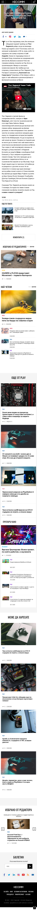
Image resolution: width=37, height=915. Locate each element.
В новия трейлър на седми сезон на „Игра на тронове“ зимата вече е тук (24, 209)
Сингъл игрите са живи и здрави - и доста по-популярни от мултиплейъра (22, 589)
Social (3, 271)
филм (10, 200)
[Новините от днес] (34, 1)
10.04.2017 (18, 23)
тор (3, 200)
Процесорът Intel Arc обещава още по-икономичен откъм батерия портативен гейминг (17, 700)
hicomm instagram (19, 876)
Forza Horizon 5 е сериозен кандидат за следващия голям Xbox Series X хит (21, 601)
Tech (11, 341)
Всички (32, 247)
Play (18, 7)
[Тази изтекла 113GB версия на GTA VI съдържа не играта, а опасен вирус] (18, 635)
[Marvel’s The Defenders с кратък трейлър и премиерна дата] (7, 227)
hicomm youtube (23, 876)
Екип (11, 893)
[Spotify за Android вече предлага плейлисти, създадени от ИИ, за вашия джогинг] (18, 723)
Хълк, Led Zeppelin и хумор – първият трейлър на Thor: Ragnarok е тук (18, 15)
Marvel (6, 200)
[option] (18, 333)
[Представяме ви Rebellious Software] (5, 562)
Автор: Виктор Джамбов (7, 32)
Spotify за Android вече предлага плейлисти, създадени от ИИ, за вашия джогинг (16, 742)
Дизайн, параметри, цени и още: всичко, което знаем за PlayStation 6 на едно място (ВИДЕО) (17, 783)
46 (6, 36)
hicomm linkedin (14, 876)
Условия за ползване (20, 893)
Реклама (30, 893)
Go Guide (27, 896)
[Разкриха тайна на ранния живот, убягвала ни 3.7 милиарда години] (5, 333)
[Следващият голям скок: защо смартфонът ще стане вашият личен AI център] (19, 827)
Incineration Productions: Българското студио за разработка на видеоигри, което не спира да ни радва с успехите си (22, 577)
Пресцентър (10, 896)
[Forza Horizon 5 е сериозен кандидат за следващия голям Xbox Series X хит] (5, 600)
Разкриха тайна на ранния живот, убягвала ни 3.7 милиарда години (22, 332)
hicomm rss (28, 876)
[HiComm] (18, 3)
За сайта (6, 893)
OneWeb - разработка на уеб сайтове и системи (18, 904)
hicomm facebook (4, 876)
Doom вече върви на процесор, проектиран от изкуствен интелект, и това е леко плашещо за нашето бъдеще (17, 417)
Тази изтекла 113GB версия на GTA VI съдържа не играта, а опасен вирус (17, 512)
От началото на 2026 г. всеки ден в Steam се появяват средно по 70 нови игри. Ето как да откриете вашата (18, 457)
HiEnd (3, 317)
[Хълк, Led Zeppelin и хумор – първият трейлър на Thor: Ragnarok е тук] (10, 36)
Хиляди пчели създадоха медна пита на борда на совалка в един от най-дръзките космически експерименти (17, 323)
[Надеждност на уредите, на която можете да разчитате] (18, 260)
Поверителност (19, 896)
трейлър (15, 200)
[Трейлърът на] (7, 219)
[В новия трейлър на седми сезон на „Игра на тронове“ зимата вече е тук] (7, 210)
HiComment (4, 548)
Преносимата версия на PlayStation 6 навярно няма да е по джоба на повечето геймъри (22, 356)
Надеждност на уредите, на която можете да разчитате (18, 275)
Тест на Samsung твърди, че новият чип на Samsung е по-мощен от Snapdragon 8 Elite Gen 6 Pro (22, 345)
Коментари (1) (18, 237)
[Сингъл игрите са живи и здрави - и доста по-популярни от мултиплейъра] (5, 587)
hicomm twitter (9, 876)
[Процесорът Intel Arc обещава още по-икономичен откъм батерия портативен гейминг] (18, 679)
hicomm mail (33, 876)
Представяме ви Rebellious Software (20, 563)
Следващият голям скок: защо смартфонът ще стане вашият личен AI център (18, 843)
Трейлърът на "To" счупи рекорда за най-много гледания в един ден (24, 216)
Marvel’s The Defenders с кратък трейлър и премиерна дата (24, 225)
